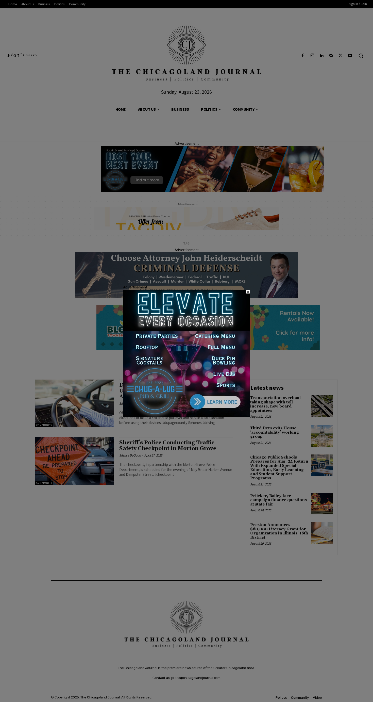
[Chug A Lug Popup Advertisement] (186, 415)
